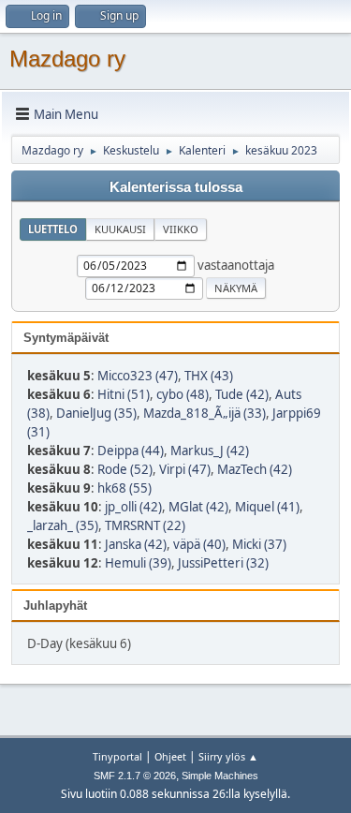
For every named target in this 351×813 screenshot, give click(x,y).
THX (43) (208, 375)
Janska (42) (136, 544)
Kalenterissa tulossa (176, 187)
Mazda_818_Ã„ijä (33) (204, 413)
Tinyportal (117, 756)
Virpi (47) (185, 469)
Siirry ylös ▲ (228, 756)
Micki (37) (259, 544)
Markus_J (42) (209, 450)
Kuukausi (120, 229)
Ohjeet (170, 756)
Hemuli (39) (138, 562)
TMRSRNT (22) (145, 525)
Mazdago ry (67, 58)
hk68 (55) (124, 488)
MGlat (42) (198, 506)
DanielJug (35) (96, 413)
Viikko (180, 229)
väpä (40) (199, 544)
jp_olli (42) (133, 506)
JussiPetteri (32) (223, 562)
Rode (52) (125, 469)
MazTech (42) (254, 469)
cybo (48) (182, 394)
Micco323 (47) (137, 375)
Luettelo (53, 229)
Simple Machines (220, 775)
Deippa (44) (130, 450)
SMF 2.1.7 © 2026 (135, 775)
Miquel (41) (267, 506)
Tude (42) (242, 394)
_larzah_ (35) (62, 525)
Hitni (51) (123, 394)
